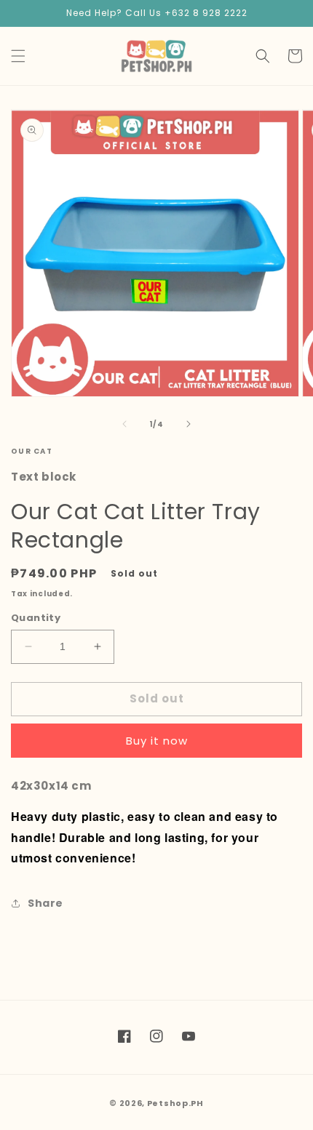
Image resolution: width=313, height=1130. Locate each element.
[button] (18, 56)
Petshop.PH (175, 1103)
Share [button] (45, 903)
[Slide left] (124, 424)
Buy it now (157, 740)
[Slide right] (189, 424)
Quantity (35, 618)
